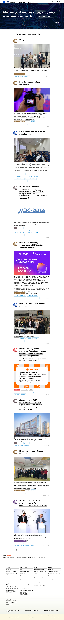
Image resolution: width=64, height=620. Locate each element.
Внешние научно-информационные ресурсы (39, 584)
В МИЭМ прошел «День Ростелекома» (29, 83)
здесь (12, 616)
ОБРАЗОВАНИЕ (23, 567)
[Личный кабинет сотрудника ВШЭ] (57, 1)
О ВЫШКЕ (8, 567)
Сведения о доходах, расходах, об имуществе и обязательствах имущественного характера (11, 592)
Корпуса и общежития (10, 578)
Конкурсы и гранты (38, 581)
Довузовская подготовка (25, 571)
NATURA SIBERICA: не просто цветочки (32, 304)
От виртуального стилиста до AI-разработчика (33, 132)
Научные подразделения (39, 569)
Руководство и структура (11, 571)
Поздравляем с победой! (29, 39)
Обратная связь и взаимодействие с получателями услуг (24, 593)
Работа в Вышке (9, 604)
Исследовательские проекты (40, 571)
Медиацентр (50, 577)
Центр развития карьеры (25, 586)
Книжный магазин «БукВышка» (54, 573)
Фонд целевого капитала (11, 586)
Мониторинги (37, 573)
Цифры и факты (9, 569)
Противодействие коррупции (12, 588)
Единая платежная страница (11, 602)
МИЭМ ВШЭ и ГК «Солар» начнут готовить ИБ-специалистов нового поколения (33, 502)
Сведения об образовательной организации (12, 596)
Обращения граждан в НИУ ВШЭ (11, 583)
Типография (50, 575)
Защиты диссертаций (38, 577)
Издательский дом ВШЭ (53, 571)
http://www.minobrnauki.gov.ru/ (12, 609)
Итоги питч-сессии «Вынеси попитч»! (31, 452)
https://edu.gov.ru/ (28, 609)
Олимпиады (22, 573)
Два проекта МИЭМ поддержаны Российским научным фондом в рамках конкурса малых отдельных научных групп (31, 404)
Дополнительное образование (26, 584)
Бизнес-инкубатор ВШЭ (25, 588)
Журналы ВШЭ (51, 579)
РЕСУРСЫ (50, 567)
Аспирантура (22, 581)
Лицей (21, 569)
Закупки (7, 581)
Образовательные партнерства (26, 590)
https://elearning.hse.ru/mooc (50, 609)
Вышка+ (21, 577)
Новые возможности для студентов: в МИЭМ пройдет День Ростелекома (31, 244)
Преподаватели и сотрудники (12, 576)
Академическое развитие (39, 579)
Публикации (50, 581)
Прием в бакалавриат (24, 575)
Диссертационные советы (39, 575)
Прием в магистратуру (24, 579)
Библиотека (50, 569)
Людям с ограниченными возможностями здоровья (11, 599)
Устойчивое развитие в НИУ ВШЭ (11, 574)
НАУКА (36, 567)
